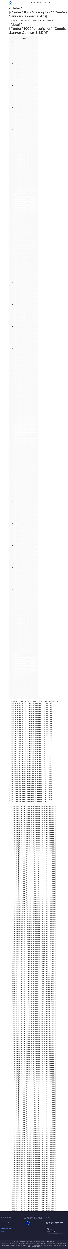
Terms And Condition (36, 1246)
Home (33, 2)
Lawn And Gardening (6, 1228)
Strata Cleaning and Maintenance (9, 1222)
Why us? (39, 2)
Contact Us (46, 2)
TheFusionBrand (50, 1241)
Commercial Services (6, 1225)
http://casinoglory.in (15, 803)
